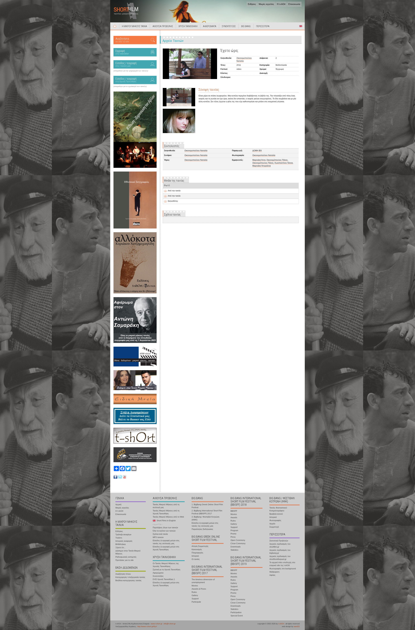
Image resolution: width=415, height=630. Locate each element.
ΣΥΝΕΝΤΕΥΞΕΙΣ (229, 26)
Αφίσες (272, 575)
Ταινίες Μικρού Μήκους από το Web (168, 517)
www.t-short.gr (156, 624)
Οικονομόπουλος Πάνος (277, 160)
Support (195, 599)
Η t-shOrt (281, 4)
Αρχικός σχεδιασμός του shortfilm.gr (279, 545)
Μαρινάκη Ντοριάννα (261, 166)
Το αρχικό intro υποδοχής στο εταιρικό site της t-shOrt (282, 564)
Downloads (236, 547)
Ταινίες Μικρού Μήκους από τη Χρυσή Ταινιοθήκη (166, 512)
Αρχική (114, 26)
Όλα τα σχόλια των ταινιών (164, 531)
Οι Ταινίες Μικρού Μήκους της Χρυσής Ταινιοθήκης (166, 565)
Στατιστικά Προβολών (278, 541)
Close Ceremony (238, 543)
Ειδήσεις (252, 4)
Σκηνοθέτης (173, 201)
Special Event (237, 616)
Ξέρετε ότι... (120, 547)
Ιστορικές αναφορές (123, 541)
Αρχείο (272, 524)
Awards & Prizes (199, 589)
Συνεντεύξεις (158, 576)
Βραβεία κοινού (276, 514)
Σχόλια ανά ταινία (160, 534)
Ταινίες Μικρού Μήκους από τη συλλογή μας (166, 506)
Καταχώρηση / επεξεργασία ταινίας (130, 577)
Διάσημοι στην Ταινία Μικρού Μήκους (128, 552)
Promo (233, 534)
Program (234, 530)
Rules (194, 592)
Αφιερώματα (158, 573)
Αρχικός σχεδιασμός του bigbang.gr (279, 551)
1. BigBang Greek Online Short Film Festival (207, 506)
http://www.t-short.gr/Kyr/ (147, 626)
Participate (196, 602)
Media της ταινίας (174, 180)
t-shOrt (281, 624)
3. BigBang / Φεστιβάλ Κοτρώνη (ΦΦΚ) (205, 518)
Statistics (234, 550)
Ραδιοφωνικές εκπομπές (125, 557)
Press (233, 537)
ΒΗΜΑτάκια (120, 544)
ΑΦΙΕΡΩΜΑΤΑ (209, 26)
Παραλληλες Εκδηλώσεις (202, 529)
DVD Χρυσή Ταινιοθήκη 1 (164, 579)
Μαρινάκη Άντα (259, 160)
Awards (234, 517)
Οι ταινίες (196, 559)
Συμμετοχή (274, 527)
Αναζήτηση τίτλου (123, 574)
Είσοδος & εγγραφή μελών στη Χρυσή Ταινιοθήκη (166, 548)
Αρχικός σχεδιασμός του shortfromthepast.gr (279, 557)
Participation (236, 612)
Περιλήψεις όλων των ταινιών (165, 527)
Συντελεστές (171, 146)
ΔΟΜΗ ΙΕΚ (257, 150)
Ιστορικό (195, 556)
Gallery (195, 595)
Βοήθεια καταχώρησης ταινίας (128, 580)
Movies (195, 586)
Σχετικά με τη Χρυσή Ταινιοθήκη (166, 569)
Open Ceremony (238, 540)
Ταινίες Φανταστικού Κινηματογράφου (278, 509)
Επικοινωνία (294, 4)
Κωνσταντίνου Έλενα (284, 163)
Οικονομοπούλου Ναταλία (195, 150)
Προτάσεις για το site (124, 560)
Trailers (118, 538)
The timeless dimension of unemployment (203, 581)
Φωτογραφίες (275, 520)
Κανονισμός (197, 549)
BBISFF (234, 511)
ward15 (297, 626)
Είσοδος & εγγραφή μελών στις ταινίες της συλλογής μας (166, 542)
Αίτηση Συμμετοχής (200, 546)
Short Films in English (301, 26)
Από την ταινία (174, 191)
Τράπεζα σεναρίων (123, 534)
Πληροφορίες (197, 553)
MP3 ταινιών (158, 537)
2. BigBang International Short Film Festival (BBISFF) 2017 (207, 512)
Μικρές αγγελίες (266, 4)
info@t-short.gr (170, 624)
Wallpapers (274, 572)
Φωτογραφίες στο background (282, 569)
